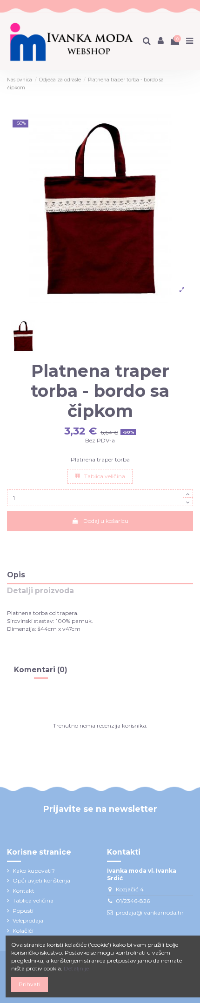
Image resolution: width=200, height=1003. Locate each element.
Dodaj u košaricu (105, 520)
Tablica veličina (104, 476)
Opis (16, 575)
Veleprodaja (28, 920)
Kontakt (23, 890)
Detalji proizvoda (40, 591)
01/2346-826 (133, 900)
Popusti (23, 910)
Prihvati (29, 984)
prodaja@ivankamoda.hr (150, 912)
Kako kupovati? (34, 870)
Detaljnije (76, 968)
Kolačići (23, 930)
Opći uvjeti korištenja (41, 880)
